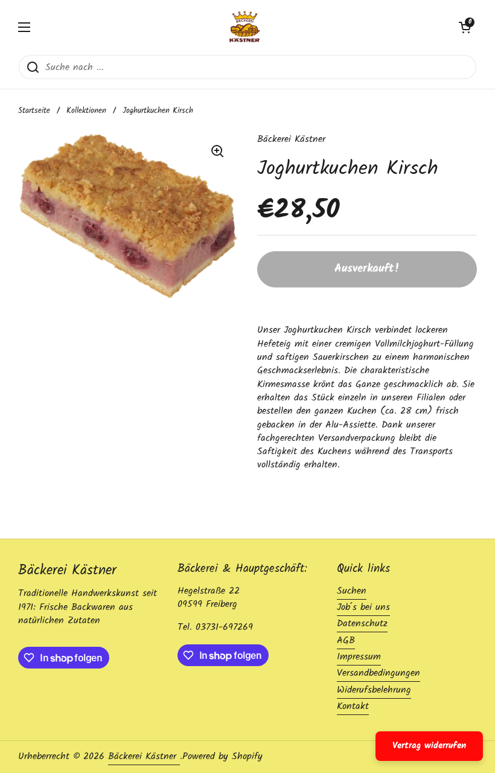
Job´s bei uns (363, 607)
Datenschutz (362, 623)
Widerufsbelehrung (374, 690)
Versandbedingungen (378, 673)
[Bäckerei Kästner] (244, 27)
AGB (346, 640)
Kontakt (353, 706)
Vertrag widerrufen (429, 746)
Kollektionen (86, 110)
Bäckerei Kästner (144, 756)
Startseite (34, 110)
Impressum (359, 656)
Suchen (351, 590)
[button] (465, 27)
